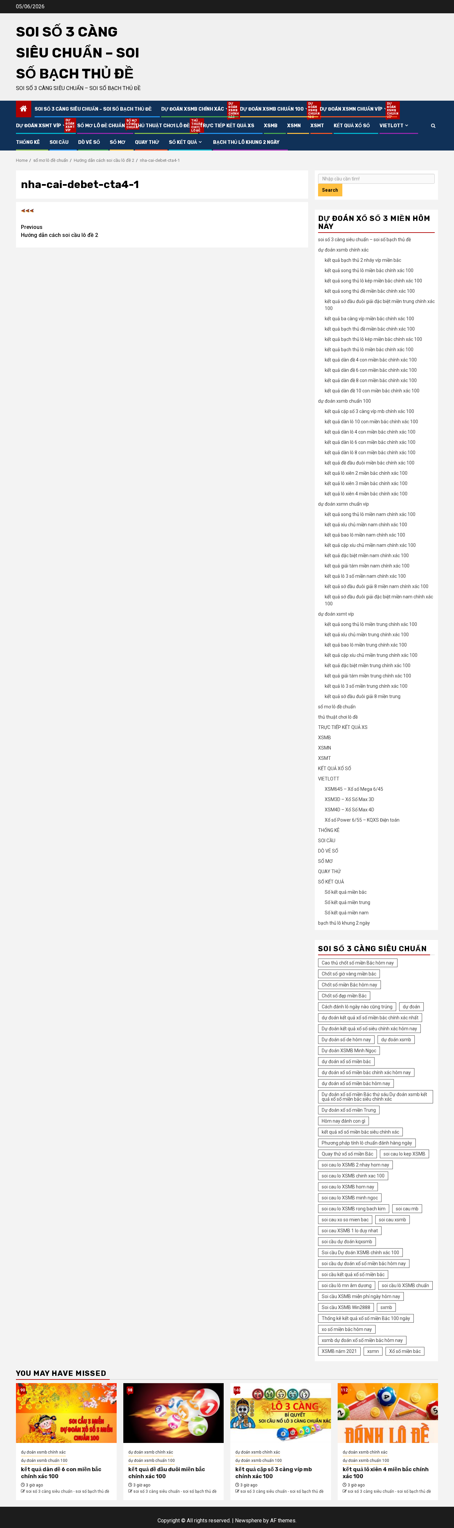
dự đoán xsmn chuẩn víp (354, 109)
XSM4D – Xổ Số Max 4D (349, 809)
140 (237, 1390)
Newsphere (248, 1520)
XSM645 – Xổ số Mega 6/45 (354, 789)
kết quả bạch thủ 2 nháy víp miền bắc (363, 260)
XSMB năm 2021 (339, 1351)
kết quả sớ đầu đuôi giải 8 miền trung (362, 696)
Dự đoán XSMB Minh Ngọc (349, 1050)
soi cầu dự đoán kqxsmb (347, 1241)
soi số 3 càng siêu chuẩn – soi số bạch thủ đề (77, 53)
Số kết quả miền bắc (346, 892)
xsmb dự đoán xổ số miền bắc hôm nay (362, 1340)
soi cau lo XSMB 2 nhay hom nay (355, 1165)
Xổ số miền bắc (405, 1351)
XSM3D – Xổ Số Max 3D (349, 799)
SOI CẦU (59, 142)
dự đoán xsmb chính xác (195, 109)
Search (330, 190)
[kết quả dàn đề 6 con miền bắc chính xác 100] (66, 1413)
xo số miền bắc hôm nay (347, 1329)
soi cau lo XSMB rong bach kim (354, 1208)
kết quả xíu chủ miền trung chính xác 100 (367, 634)
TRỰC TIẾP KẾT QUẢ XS (226, 126)
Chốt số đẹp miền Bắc (344, 995)
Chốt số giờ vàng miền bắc (349, 973)
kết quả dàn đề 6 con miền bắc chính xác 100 (371, 370)
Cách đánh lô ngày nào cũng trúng (357, 1006)
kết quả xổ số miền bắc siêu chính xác (360, 1132)
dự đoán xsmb (396, 1039)
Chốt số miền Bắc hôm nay (349, 984)
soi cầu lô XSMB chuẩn (405, 1285)
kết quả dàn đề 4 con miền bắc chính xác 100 (371, 359)
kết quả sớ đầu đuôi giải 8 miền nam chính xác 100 (376, 586)
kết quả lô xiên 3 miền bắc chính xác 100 (366, 483)
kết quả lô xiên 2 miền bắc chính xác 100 (366, 473)
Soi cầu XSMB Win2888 (346, 1307)
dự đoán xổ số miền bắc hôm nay (356, 1083)
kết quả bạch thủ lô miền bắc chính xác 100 (369, 349)
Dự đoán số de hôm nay (346, 1039)
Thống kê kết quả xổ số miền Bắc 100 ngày (366, 1318)
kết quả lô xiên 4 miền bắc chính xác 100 (366, 493)
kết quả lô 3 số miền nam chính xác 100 (365, 576)
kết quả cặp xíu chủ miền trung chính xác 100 (371, 655)
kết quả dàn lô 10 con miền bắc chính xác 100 (371, 421)
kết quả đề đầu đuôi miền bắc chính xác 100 (369, 462)
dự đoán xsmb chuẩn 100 (275, 109)
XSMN (294, 126)
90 (22, 1390)
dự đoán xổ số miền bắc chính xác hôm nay (366, 1072)
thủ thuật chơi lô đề (162, 126)
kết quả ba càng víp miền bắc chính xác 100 (369, 318)
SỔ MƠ (117, 142)
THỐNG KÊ (28, 142)
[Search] (433, 125)
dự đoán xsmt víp (41, 126)
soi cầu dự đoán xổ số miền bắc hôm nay (364, 1263)
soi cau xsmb (392, 1219)
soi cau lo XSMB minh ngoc (350, 1197)
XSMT (317, 126)
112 (344, 1390)
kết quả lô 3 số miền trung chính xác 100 (366, 686)
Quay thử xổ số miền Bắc (347, 1154)
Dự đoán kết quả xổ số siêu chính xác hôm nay (369, 1028)
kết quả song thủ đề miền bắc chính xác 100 (370, 291)
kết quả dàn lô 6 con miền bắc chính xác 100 (370, 442)
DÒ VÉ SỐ (89, 142)
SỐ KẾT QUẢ (183, 142)
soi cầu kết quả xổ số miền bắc (353, 1274)
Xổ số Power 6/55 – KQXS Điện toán (362, 820)
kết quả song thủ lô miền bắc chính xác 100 (369, 270)
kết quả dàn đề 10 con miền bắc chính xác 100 (372, 390)
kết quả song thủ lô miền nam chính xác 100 (370, 514)
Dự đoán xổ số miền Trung (349, 1110)
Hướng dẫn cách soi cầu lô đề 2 (59, 231)
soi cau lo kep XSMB (404, 1154)
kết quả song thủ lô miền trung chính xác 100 (371, 624)
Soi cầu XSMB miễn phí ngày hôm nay (361, 1296)
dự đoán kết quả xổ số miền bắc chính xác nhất (370, 1017)
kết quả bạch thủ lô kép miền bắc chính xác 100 (373, 339)
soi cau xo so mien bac (345, 1219)
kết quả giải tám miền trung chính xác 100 (368, 675)
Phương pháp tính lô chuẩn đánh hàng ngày (367, 1143)
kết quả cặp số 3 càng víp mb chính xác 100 (369, 411)
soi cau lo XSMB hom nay (348, 1186)
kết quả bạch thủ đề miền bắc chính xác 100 (370, 329)
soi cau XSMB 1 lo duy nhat (350, 1230)
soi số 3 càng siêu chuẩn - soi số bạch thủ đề (67, 1491)
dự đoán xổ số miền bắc (346, 1061)
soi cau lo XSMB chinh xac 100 (353, 1175)
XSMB (271, 126)
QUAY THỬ (147, 142)
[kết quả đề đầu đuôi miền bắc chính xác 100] (173, 1413)
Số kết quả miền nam (347, 912)
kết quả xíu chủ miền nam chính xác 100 (366, 524)
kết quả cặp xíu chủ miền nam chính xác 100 (370, 545)
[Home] (23, 109)
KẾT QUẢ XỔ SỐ (352, 126)
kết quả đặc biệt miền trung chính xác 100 (367, 665)
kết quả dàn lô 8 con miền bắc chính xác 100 (370, 452)
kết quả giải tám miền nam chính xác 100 (367, 565)
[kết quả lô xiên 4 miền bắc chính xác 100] (388, 1413)
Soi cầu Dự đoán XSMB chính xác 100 (360, 1252)
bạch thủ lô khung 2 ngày (246, 142)
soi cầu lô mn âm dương (347, 1285)
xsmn (373, 1351)
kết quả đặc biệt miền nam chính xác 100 (367, 555)
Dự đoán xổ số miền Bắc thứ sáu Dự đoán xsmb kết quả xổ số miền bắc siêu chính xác (374, 1097)
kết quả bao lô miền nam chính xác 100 (365, 535)
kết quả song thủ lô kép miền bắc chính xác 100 (373, 280)
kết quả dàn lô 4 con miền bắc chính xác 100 (370, 432)
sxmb (386, 1307)
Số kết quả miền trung (347, 902)
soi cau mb (407, 1208)
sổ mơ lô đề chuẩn (101, 126)
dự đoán (411, 1006)
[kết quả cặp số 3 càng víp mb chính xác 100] (280, 1413)
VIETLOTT (391, 126)
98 (130, 1390)
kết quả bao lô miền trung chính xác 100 (366, 645)
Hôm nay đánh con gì (343, 1121)
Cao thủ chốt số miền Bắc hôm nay (358, 963)
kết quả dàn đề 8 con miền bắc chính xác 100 (371, 380)
